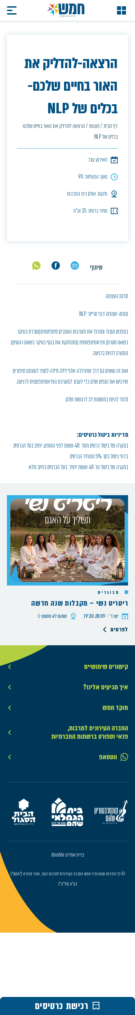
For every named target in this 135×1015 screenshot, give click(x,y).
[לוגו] (65, 10)
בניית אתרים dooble (67, 855)
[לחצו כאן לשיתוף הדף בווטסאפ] (36, 265)
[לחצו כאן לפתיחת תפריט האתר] (121, 10)
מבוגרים (109, 592)
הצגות (94, 126)
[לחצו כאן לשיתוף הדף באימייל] (74, 265)
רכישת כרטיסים (62, 1006)
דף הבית (111, 126)
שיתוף (96, 267)
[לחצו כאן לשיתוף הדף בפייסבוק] (55, 265)
